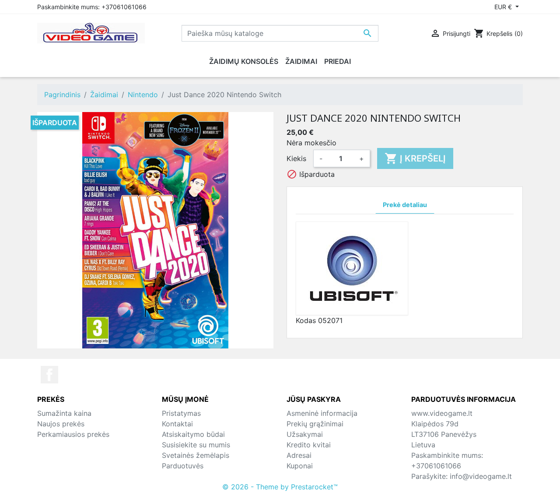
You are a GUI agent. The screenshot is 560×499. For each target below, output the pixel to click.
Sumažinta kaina (64, 413)
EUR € (504, 7)
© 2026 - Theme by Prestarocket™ (280, 486)
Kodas (306, 320)
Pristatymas (181, 413)
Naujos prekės (60, 423)
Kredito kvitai (309, 444)
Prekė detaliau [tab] (405, 204)
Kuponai (300, 465)
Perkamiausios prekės (73, 434)
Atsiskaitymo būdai (193, 434)
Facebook (49, 374)
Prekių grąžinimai (315, 423)
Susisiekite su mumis (196, 444)
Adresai (299, 455)
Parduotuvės (182, 465)
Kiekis (296, 158)
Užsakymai (305, 434)
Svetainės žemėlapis (195, 455)
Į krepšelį (415, 158)
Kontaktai (177, 423)
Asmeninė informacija (322, 413)
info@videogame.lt (481, 476)
